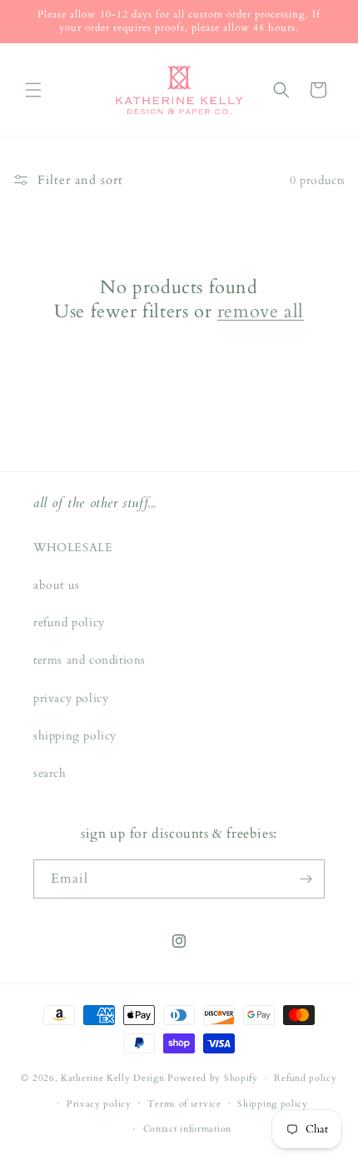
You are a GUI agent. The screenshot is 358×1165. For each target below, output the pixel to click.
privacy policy (70, 698)
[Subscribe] (305, 879)
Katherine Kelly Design (112, 1078)
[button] (33, 90)
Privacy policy (99, 1104)
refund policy (69, 622)
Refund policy (305, 1078)
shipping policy (75, 736)
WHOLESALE (72, 547)
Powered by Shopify (212, 1078)
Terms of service (184, 1104)
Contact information (187, 1129)
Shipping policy (272, 1104)
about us (56, 585)
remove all (260, 312)
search (50, 773)
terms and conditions (89, 660)
